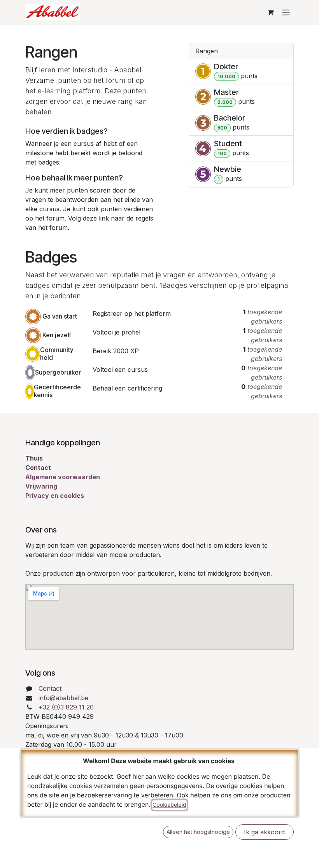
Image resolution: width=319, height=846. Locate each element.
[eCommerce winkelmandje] (270, 12)
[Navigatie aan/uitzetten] (286, 12)
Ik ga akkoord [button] (264, 832)
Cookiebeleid (169, 805)
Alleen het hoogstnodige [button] (198, 831)
